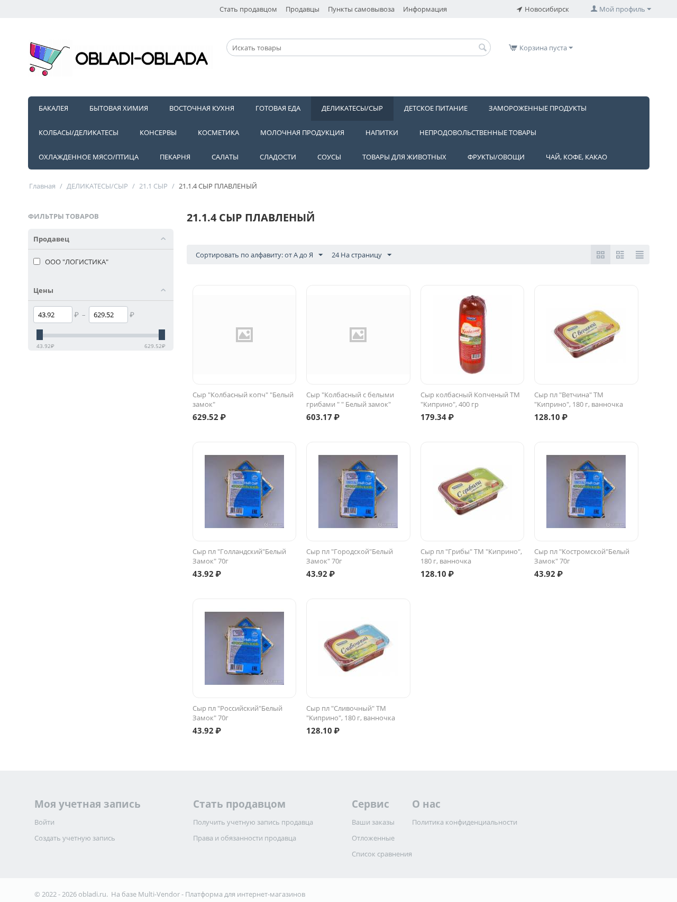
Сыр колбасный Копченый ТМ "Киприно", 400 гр (470, 399)
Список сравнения (382, 854)
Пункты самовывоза (361, 9)
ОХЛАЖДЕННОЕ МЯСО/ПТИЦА (89, 157)
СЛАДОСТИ (278, 157)
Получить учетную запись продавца (253, 822)
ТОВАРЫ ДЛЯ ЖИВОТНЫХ (404, 157)
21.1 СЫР (153, 186)
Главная (42, 186)
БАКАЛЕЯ (53, 108)
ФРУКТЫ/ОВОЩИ (496, 157)
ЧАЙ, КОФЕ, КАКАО (576, 157)
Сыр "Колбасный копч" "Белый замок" (243, 399)
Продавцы (302, 9)
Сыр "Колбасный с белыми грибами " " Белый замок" (350, 399)
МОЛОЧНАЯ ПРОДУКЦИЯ (302, 132)
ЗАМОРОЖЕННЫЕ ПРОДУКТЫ (538, 108)
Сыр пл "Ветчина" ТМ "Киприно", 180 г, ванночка (578, 399)
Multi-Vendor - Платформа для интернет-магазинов (221, 894)
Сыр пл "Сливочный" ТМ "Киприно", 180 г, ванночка (350, 712)
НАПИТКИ (381, 132)
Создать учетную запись (74, 838)
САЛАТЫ (225, 157)
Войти (44, 822)
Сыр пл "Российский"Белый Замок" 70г (237, 712)
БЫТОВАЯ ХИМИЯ (118, 108)
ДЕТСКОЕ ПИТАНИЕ (436, 108)
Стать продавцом (248, 9)
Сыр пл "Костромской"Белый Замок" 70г (581, 556)
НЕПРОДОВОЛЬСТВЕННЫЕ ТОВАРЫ (477, 132)
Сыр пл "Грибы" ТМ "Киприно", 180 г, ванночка (471, 556)
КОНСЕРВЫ (158, 132)
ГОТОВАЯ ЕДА (277, 108)
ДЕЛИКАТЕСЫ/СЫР (352, 108)
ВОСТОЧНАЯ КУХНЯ (201, 108)
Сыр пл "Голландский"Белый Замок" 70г (239, 556)
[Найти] (483, 48)
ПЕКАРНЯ (175, 157)
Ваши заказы (373, 822)
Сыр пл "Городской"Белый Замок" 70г (349, 556)
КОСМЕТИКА (218, 132)
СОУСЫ (329, 157)
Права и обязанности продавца (244, 838)
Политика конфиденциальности (464, 822)
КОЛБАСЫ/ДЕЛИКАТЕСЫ (78, 132)
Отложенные (373, 838)
